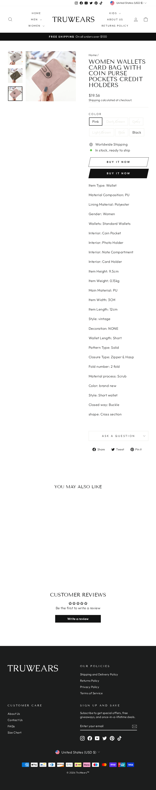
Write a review (77, 619)
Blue (121, 132)
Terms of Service (91, 693)
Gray (136, 121)
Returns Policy (115, 25)
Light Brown (101, 132)
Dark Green (115, 121)
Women (35, 25)
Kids (113, 13)
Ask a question (118, 436)
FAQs (11, 726)
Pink (95, 121)
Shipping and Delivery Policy (99, 674)
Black (136, 132)
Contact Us (15, 720)
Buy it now (119, 173)
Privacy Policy (89, 687)
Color (95, 114)
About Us (115, 19)
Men (35, 19)
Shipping (94, 100)
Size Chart (14, 732)
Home (36, 13)
